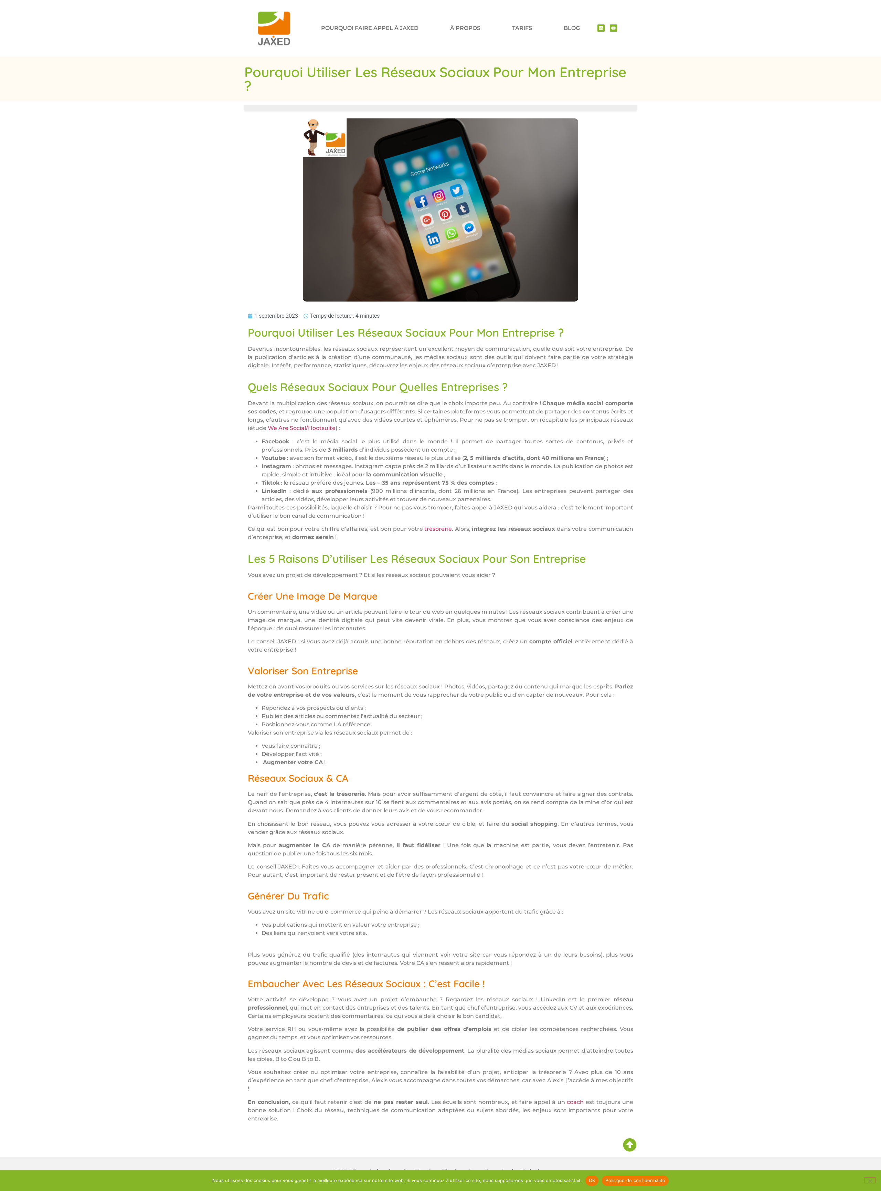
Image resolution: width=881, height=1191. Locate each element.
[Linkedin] (601, 28)
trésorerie (438, 529)
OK (592, 1180)
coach (575, 1102)
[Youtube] (613, 28)
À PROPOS (465, 28)
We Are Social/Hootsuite (302, 428)
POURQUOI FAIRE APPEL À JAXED (369, 28)
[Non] (870, 1180)
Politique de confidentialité (635, 1180)
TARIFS (522, 28)
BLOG (572, 28)
